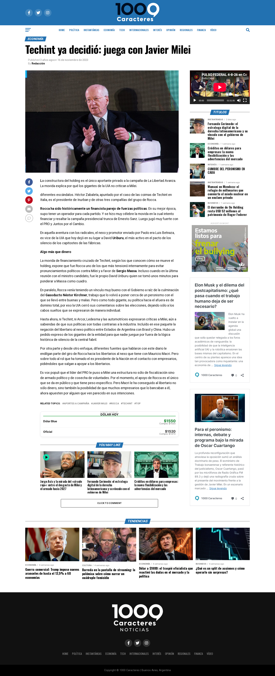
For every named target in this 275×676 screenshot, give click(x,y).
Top (138, 403)
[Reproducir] (195, 100)
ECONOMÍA (109, 30)
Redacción (38, 63)
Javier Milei (100, 403)
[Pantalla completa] (245, 100)
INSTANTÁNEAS (91, 30)
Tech (122, 30)
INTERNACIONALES (139, 30)
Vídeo (213, 30)
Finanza (201, 30)
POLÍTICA (74, 30)
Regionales (186, 30)
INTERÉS (157, 30)
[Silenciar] (239, 100)
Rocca (115, 403)
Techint (127, 403)
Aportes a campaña (76, 403)
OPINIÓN (170, 30)
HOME (62, 30)
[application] (220, 87)
